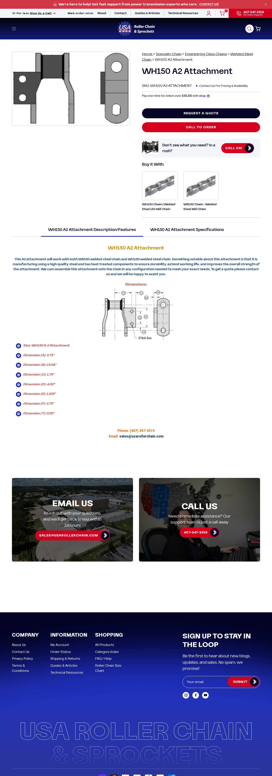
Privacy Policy (22, 658)
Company (25, 635)
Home (147, 54)
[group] (136, 4)
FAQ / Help (103, 658)
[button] (249, 28)
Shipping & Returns (65, 658)
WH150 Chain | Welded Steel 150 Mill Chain (158, 206)
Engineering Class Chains (206, 54)
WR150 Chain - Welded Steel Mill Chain (200, 206)
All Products (104, 645)
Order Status (60, 651)
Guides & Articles (63, 665)
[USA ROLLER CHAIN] (136, 28)
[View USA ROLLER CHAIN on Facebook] (195, 695)
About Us (19, 645)
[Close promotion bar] (265, 4)
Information (68, 635)
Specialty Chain (168, 54)
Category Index (107, 651)
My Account (59, 645)
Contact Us (20, 651)
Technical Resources (66, 672)
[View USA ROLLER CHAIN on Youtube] (205, 695)
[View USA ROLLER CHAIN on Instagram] (186, 695)
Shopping (109, 635)
